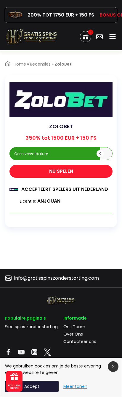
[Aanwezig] (99, 36)
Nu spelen (61, 171)
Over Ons (73, 334)
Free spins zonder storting (31, 327)
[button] (54, 153)
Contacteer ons (79, 341)
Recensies (40, 64)
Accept (31, 386)
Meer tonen (75, 386)
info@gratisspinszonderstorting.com (56, 278)
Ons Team (74, 327)
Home (20, 64)
